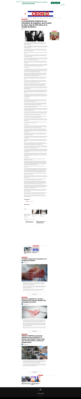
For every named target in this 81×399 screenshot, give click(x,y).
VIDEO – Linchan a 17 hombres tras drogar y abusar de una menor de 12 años (35, 215)
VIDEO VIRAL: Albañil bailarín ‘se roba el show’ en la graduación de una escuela (43, 215)
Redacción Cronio (26, 304)
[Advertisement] (35, 235)
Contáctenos (40, 395)
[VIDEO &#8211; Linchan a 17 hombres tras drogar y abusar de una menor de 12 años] (35, 212)
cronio (25, 29)
